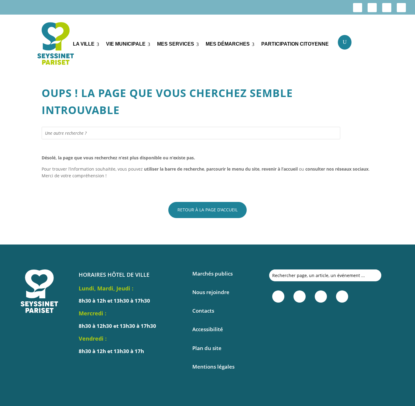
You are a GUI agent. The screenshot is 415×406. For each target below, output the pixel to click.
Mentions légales (213, 366)
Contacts (203, 310)
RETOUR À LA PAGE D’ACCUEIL (207, 210)
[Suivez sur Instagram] (372, 7)
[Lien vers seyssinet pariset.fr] (50, 44)
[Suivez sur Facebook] (357, 7)
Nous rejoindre (210, 292)
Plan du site (206, 348)
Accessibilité (207, 329)
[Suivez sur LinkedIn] (386, 7)
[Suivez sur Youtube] (401, 7)
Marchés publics (212, 273)
